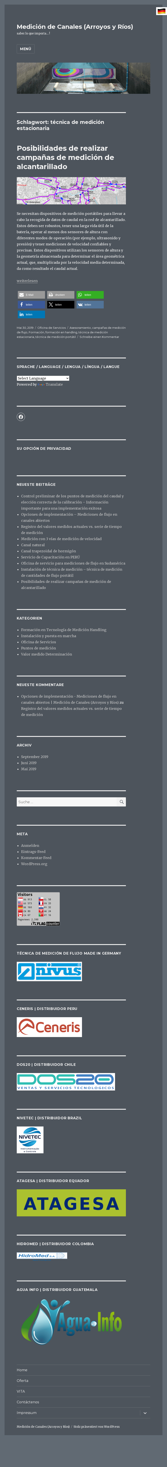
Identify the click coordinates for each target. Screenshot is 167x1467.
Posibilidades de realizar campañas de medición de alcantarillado (65, 157)
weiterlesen (27, 281)
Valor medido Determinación (46, 654)
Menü (25, 49)
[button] (31, 295)
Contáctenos (28, 1402)
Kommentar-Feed (36, 858)
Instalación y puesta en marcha (48, 636)
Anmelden (30, 845)
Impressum (27, 1413)
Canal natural (33, 545)
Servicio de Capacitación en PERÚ (50, 557)
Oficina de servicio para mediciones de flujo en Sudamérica (73, 563)
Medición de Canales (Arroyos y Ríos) (75, 26)
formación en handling (61, 332)
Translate (54, 384)
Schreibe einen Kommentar (99, 337)
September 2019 (34, 757)
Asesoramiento (80, 327)
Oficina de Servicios (51, 327)
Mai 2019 (28, 769)
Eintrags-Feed (33, 851)
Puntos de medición (38, 648)
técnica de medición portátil (55, 337)
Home (22, 1370)
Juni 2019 (29, 763)
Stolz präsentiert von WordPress (96, 1427)
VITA (21, 1391)
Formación (36, 332)
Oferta (22, 1381)
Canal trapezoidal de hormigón (48, 551)
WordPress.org (34, 864)
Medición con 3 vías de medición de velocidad (61, 539)
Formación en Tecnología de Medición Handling (63, 630)
